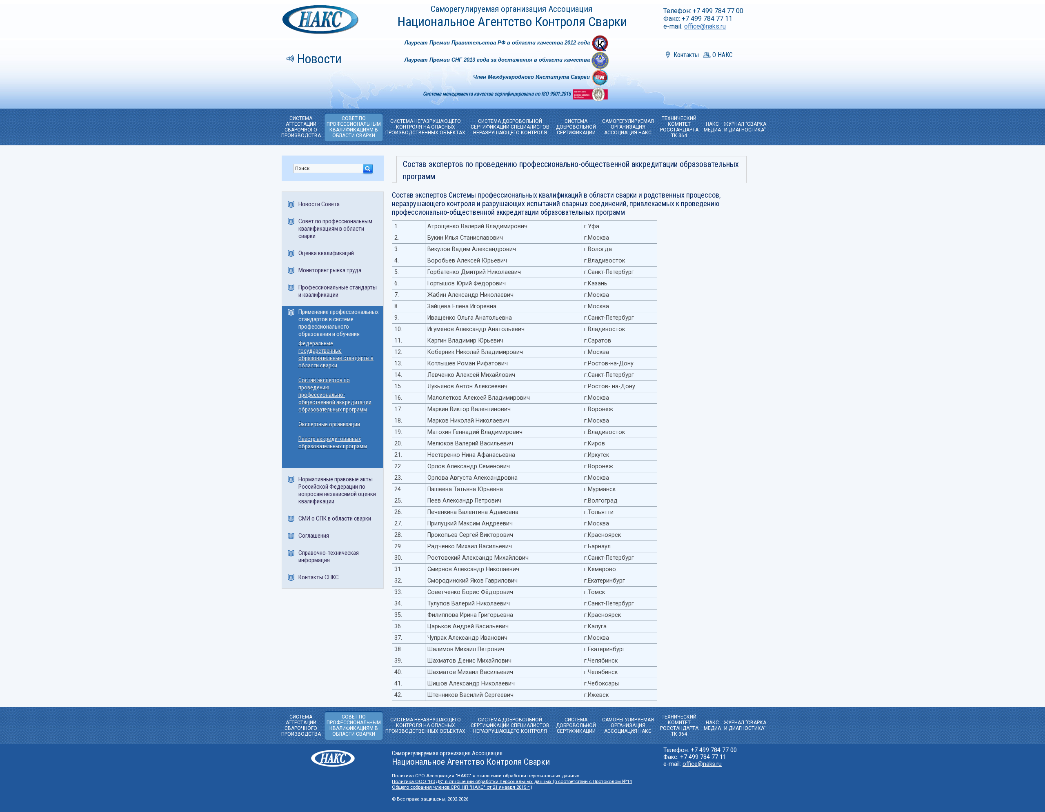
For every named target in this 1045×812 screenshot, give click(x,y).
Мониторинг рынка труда (329, 270)
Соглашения (313, 535)
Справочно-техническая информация (328, 556)
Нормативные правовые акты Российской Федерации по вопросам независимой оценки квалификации (337, 490)
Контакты (686, 55)
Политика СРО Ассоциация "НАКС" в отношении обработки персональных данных (485, 776)
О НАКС (722, 55)
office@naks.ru (705, 26)
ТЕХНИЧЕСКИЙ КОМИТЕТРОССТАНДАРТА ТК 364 (679, 127)
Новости (319, 59)
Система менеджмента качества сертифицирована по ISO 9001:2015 (497, 94)
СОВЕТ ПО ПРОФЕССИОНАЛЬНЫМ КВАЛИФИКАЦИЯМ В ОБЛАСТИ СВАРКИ (354, 127)
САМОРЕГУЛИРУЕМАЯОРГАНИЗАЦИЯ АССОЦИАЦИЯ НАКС (628, 127)
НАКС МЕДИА (712, 127)
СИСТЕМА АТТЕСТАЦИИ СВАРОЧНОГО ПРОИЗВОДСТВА (301, 127)
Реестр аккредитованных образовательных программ (332, 443)
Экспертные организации (329, 424)
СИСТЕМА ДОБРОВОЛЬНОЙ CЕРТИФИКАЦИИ (576, 127)
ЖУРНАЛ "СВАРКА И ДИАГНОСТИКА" (745, 127)
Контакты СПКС (318, 577)
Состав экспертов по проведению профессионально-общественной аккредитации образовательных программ (334, 395)
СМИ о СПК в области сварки (334, 518)
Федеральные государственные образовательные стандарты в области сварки (336, 354)
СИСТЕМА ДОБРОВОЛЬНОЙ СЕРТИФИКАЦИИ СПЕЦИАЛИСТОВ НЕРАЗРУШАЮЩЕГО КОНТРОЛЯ (510, 127)
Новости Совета (319, 204)
